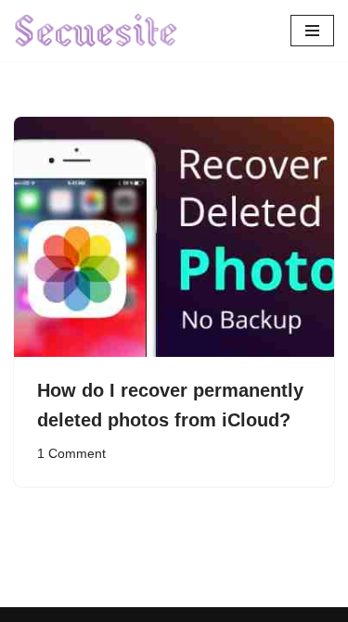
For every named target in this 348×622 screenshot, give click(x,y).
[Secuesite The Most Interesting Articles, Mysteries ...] (96, 30)
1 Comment (71, 454)
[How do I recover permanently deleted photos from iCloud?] (174, 237)
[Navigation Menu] (312, 30)
